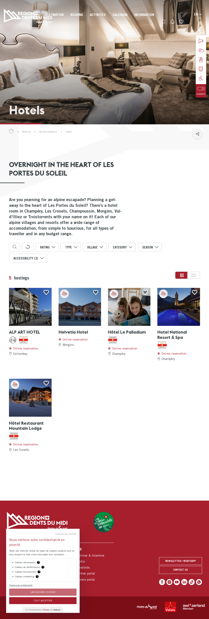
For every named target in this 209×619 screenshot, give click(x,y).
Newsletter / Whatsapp (180, 560)
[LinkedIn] (184, 582)
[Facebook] (162, 582)
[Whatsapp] (199, 582)
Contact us (180, 569)
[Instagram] (169, 582)
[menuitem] (54, 18)
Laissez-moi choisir (42, 591)
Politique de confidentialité (20, 585)
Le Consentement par (43, 610)
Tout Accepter (42, 600)
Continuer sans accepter (66, 533)
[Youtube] (177, 582)
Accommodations (48, 131)
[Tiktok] (192, 582)
